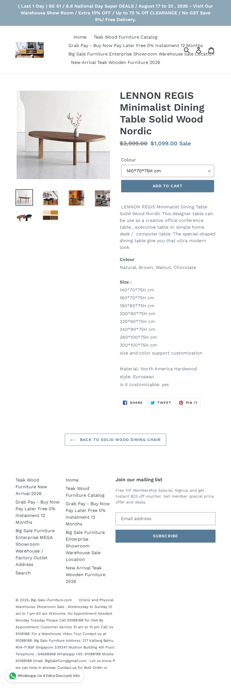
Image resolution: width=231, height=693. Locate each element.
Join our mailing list (138, 479)
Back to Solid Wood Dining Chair (120, 439)
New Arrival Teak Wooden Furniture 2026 (85, 574)
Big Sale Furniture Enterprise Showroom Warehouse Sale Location (85, 546)
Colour (128, 159)
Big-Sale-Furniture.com (51, 600)
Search (23, 573)
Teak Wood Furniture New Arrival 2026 (31, 486)
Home (72, 480)
